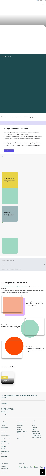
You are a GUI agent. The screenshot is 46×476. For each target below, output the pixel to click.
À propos (33, 423)
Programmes (4, 421)
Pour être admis (4, 433)
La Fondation (34, 429)
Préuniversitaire (4, 423)
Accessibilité (4, 456)
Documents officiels (35, 431)
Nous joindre (4, 403)
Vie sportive (19, 427)
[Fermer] (44, 468)
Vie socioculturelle (20, 425)
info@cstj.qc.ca (4, 414)
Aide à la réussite (19, 423)
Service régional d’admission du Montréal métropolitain (15, 286)
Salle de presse (4, 448)
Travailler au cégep (21, 436)
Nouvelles (3, 446)
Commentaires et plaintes (36, 433)
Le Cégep (34, 421)
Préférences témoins (4, 473)
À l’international (34, 427)
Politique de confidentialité (36, 437)
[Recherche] (40, 4)
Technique (3, 425)
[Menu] (43, 4)
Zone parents (4, 453)
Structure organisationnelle (36, 435)
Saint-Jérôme (3, 466)
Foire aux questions (5, 443)
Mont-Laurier (4, 470)
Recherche (33, 425)
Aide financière (19, 429)
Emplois (18, 438)
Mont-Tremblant (4, 468)
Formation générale (4, 427)
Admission (3, 430)
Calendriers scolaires (6, 438)
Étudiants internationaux (5, 435)
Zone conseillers (5, 451)
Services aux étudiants (22, 421)
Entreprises (4, 441)
